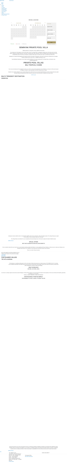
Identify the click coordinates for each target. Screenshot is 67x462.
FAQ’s (3, 12)
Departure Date (49, 26)
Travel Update (4, 10)
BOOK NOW (2, 0)
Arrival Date (49, 23)
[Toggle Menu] (0, 4)
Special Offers (4, 8)
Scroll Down (11, 0)
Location (3, 7)
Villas (3, 6)
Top (0, 451)
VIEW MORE (3, 254)
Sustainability (4, 9)
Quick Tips (3, 11)
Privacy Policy (4, 15)
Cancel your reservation (51, 44)
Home (3, 5)
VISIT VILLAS (33, 74)
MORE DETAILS (10, 240)
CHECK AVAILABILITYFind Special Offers (37, 454)
